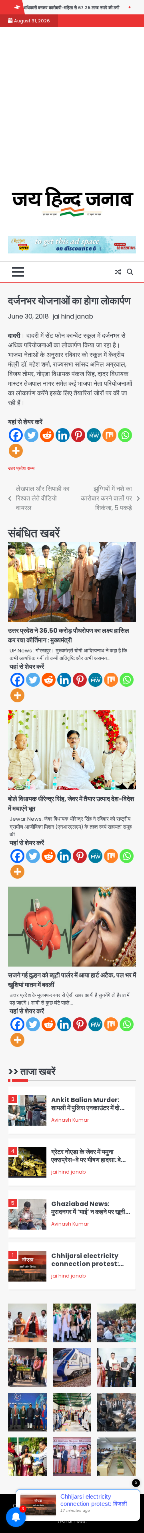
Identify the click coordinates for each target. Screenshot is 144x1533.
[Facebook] (16, 435)
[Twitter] (31, 435)
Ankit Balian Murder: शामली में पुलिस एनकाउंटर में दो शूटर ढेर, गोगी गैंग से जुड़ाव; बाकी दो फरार (90, 1112)
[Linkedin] (63, 435)
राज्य (30, 468)
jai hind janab (73, 316)
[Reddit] (47, 435)
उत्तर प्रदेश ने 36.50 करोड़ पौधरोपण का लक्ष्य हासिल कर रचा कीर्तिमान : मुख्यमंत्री (68, 635)
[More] (16, 451)
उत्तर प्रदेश (17, 468)
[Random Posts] (118, 272)
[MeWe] (94, 435)
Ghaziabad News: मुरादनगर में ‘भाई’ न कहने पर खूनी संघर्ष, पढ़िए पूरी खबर (88, 1212)
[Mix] (109, 435)
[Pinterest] (78, 435)
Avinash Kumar (70, 1119)
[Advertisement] (72, 111)
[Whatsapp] (125, 435)
